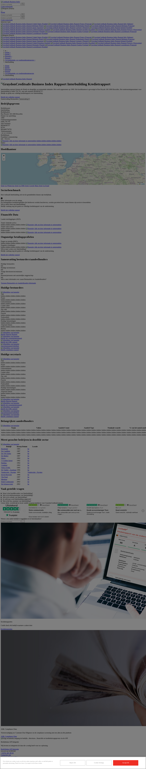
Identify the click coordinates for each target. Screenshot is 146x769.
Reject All (73, 763)
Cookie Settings (99, 763)
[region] (73, 763)
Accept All (125, 763)
